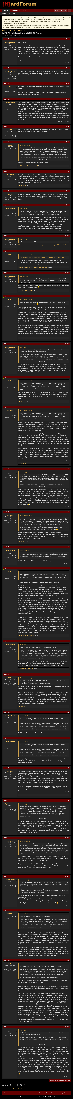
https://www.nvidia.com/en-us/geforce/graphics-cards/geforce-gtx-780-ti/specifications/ (43, 245)
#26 (68, 800)
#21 (68, 641)
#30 (68, 960)
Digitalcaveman (7, 35)
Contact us (42, 1093)
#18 (68, 512)
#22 (68, 674)
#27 (68, 837)
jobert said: (22, 208)
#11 (68, 251)
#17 (68, 468)
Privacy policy (59, 1093)
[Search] (69, 10)
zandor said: (23, 347)
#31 (68, 1026)
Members (26, 10)
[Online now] (3, 298)
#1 (68, 38)
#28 (68, 876)
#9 (68, 205)
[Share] (66, 39)
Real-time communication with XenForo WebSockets (42, 1096)
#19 (68, 547)
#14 (68, 343)
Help (65, 1093)
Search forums (12, 13)
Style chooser (7, 1093)
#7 (68, 171)
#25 (68, 767)
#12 (68, 272)
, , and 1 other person (33, 267)
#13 (68, 296)
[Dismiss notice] (69, 18)
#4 (68, 99)
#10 (68, 235)
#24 (68, 738)
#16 (68, 407)
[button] (19, 10)
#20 (68, 568)
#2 (68, 68)
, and (28, 165)
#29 (68, 910)
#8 (68, 191)
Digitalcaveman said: (25, 145)
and (26, 290)
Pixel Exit (26, 1096)
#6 (68, 141)
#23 (68, 712)
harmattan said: (24, 472)
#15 (68, 377)
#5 (68, 126)
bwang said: (23, 276)
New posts (15, 10)
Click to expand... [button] (43, 159)
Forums (6, 10)
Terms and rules (50, 1093)
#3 (68, 83)
